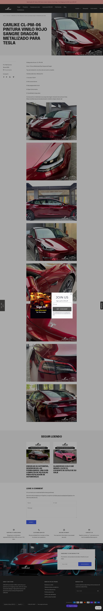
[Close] (71, 294)
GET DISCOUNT (62, 309)
